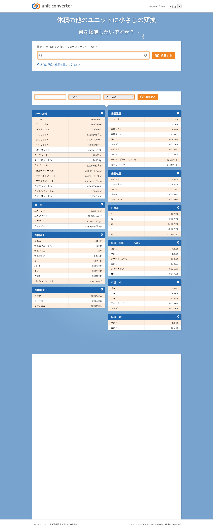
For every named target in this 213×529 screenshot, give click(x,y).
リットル (38, 119)
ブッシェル (39, 305)
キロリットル (42, 144)
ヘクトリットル (42, 149)
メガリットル (42, 134)
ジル (36, 260)
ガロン (37, 275)
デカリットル (42, 139)
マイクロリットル (43, 160)
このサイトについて (40, 524)
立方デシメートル (43, 186)
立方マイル (39, 226)
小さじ (114, 253)
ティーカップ (117, 268)
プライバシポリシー (70, 524)
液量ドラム (39, 250)
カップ (114, 144)
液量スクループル (43, 245)
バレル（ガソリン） (44, 281)
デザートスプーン (119, 258)
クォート (38, 270)
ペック (37, 295)
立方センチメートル (44, 191)
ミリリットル (41, 155)
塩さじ (114, 248)
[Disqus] (106, 399)
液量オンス (39, 255)
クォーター (39, 300)
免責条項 (55, 524)
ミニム (37, 240)
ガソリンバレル (118, 164)
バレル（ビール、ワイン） (124, 159)
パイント (38, 265)
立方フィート (41, 215)
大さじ (114, 263)
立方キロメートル (44, 180)
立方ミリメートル (43, 196)
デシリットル (42, 124)
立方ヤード (39, 220)
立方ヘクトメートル (46, 175)
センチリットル (43, 129)
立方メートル (41, 165)
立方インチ (39, 210)
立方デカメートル (44, 170)
